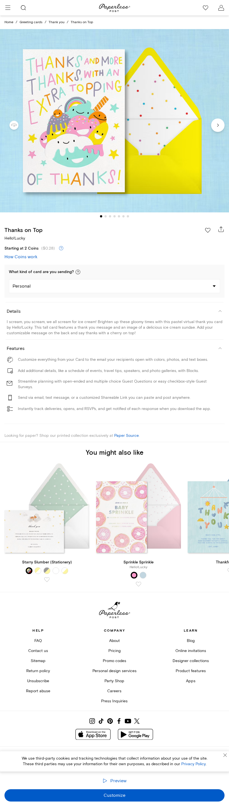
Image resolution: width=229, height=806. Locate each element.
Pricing (114, 650)
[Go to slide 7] (128, 216)
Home (8, 22)
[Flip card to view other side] (18, 125)
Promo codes (114, 660)
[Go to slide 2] (105, 216)
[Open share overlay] (221, 229)
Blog (191, 640)
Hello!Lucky (14, 238)
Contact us (38, 650)
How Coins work (20, 257)
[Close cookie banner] (225, 755)
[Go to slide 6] (123, 216)
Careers (114, 691)
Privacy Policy (193, 764)
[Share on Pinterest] (110, 721)
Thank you (57, 22)
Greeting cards (31, 22)
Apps (190, 681)
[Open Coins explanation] (61, 248)
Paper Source (126, 435)
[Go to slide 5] (119, 216)
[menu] (8, 7)
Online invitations (190, 650)
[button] (78, 272)
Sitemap (38, 660)
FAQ (38, 640)
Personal (22, 286)
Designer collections (191, 660)
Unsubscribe (38, 681)
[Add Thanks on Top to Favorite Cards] (207, 230)
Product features (191, 670)
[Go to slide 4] (114, 216)
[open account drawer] (221, 7)
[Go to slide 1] (101, 216)
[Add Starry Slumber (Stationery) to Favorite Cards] (47, 579)
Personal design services (114, 670)
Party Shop (114, 681)
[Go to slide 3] (110, 216)
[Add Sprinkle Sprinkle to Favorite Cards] (138, 584)
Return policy (38, 670)
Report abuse (38, 691)
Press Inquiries (114, 701)
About (114, 640)
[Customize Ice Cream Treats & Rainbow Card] (114, 120)
